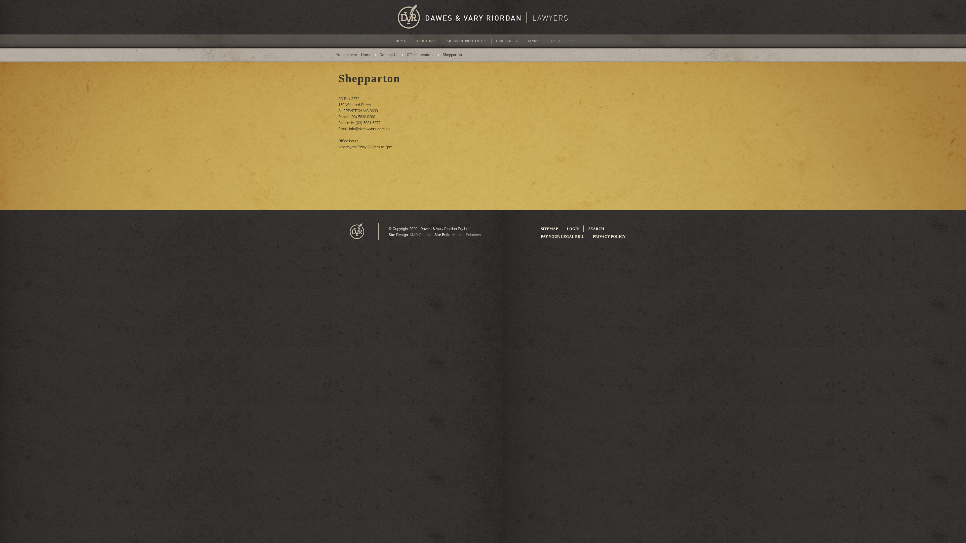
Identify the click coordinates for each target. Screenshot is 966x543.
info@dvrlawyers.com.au (369, 128)
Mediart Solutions (466, 234)
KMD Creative (421, 234)
